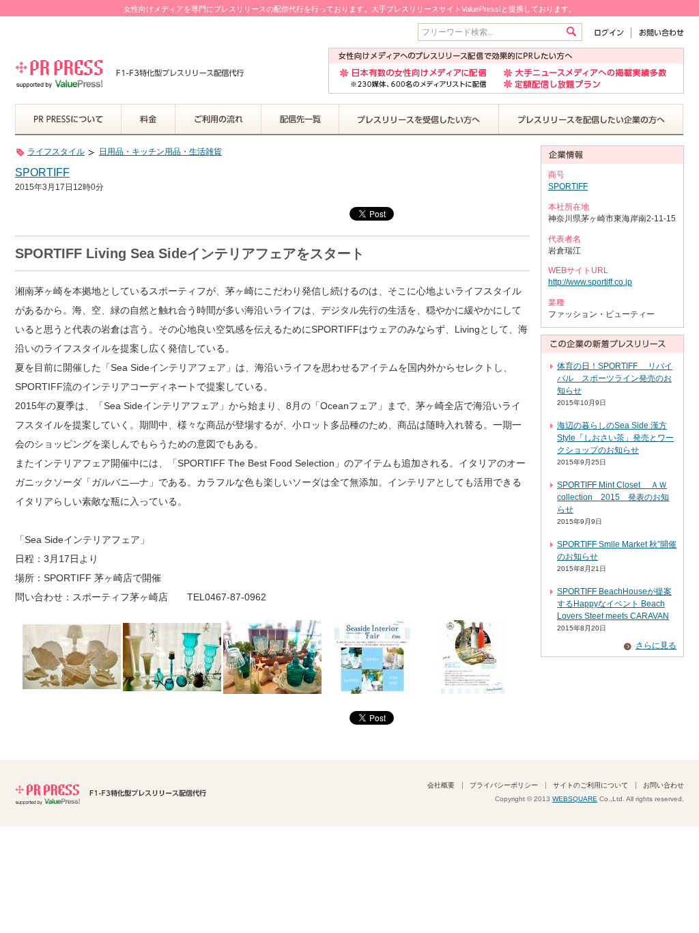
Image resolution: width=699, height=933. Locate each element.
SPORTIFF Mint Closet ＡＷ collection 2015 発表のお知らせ (613, 497)
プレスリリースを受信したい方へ (419, 119)
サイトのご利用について (590, 785)
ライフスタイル (56, 151)
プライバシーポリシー (504, 785)
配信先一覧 (300, 119)
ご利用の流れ (218, 119)
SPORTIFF (42, 172)
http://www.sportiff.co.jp (590, 282)
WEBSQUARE (574, 799)
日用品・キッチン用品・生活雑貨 (160, 151)
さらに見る (656, 645)
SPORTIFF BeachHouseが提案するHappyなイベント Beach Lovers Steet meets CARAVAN (614, 604)
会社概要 (441, 785)
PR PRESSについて (68, 119)
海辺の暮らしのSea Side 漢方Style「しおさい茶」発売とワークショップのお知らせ (615, 438)
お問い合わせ (657, 32)
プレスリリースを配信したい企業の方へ (591, 119)
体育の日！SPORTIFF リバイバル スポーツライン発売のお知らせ (614, 378)
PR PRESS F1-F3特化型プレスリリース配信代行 (110, 793)
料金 (148, 119)
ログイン (612, 32)
